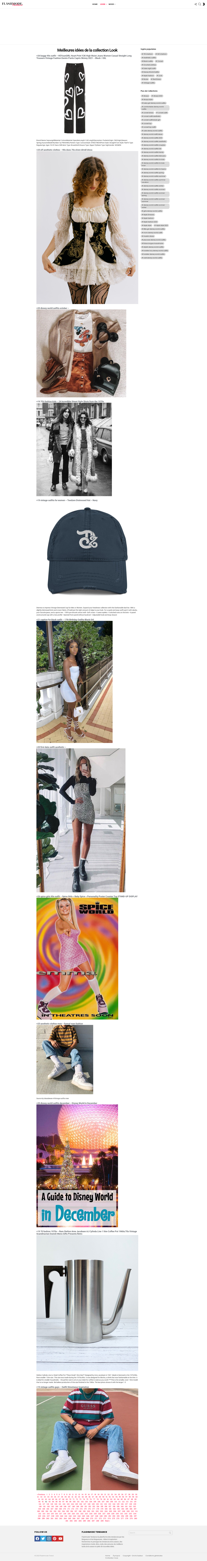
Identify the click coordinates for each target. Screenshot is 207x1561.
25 (119, 1494)
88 (132, 1499)
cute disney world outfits (153, 131)
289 (102, 1521)
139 (134, 1504)
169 (60, 1509)
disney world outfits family (154, 152)
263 (60, 1518)
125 (76, 1504)
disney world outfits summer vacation (153, 181)
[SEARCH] (199, 4)
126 (80, 1504)
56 (123, 1497)
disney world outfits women (154, 189)
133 (109, 1504)
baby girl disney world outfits (155, 103)
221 (77, 1513)
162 (130, 1506)
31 (38, 1497)
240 (61, 1516)
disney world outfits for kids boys (153, 164)
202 (97, 1511)
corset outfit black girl (152, 120)
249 (101, 1516)
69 (67, 1499)
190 (47, 1511)
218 (64, 1513)
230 (117, 1513)
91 (43, 1501)
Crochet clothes (150, 65)
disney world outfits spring (154, 172)
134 (114, 1504)
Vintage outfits (149, 83)
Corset (160, 61)
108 (107, 1501)
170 (64, 1509)
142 (48, 1506)
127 (84, 1504)
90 (39, 1501)
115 (135, 1501)
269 (87, 1518)
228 (108, 1513)
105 (95, 1501)
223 (86, 1513)
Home (95, 4)
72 (77, 1499)
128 (89, 1504)
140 (40, 1506)
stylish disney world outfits (154, 247)
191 (51, 1511)
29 (133, 1494)
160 (122, 1506)
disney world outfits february (155, 156)
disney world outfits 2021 (153, 138)
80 (105, 1499)
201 (93, 1511)
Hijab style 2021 (162, 225)
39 (65, 1497)
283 (75, 1521)
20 (102, 1494)
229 (112, 1513)
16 (89, 1494)
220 (73, 1513)
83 (115, 1499)
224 (90, 1513)
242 (70, 1516)
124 (72, 1504)
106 (99, 1501)
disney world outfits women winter (153, 206)
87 (128, 1499)
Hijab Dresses (149, 214)
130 (97, 1504)
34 (48, 1497)
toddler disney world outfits (154, 254)
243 (74, 1516)
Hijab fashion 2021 (150, 222)
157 (110, 1506)
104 (90, 1501)
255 (126, 1516)
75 (87, 1499)
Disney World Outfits (151, 72)
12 (76, 1494)
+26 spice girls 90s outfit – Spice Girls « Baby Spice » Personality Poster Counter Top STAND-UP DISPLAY (87, 896)
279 (131, 1518)
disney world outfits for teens (155, 169)
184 (122, 1509)
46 (89, 1497)
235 (39, 1516)
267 (78, 1518)
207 (119, 1511)
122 (64, 1504)
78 (98, 1499)
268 (82, 1518)
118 (48, 1504)
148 (73, 1506)
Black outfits (148, 61)
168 (56, 1509)
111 (119, 1501)
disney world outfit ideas (153, 134)
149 (77, 1506)
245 (83, 1516)
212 (39, 1513)
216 (56, 1513)
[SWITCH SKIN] (203, 4)
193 (59, 1511)
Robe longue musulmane (153, 243)
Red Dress (157, 79)
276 (117, 1518)
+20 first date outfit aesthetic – (51, 747)
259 (43, 1518)
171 (68, 1509)
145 (61, 1506)
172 (72, 1509)
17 (92, 1494)
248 (96, 1516)
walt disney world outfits (153, 258)
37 (59, 1497)
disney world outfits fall (152, 149)
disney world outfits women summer (153, 200)
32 (41, 1497)
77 (94, 1499)
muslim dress (149, 236)
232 (125, 1513)
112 (123, 1501)
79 (101, 1499)
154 (98, 1506)
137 (126, 1504)
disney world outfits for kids (154, 159)
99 (70, 1501)
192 (55, 1511)
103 (86, 1501)
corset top (148, 123)
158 (114, 1506)
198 (80, 1511)
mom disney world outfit (153, 232)
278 (126, 1518)
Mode (111, 4)
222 (81, 1513)
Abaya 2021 (157, 96)
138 (130, 1504)
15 (85, 1494)
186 (131, 1509)
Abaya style (148, 99)
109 (111, 1501)
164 (39, 1509)
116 (40, 1504)
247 (92, 1516)
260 (47, 1518)
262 (56, 1518)
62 (42, 1499)
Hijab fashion (149, 218)
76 (91, 1499)
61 (39, 1499)
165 (43, 1509)
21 (105, 1494)
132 (105, 1504)
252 (113, 1516)
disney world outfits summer (154, 176)
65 (53, 1499)
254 (122, 1516)
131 (101, 1504)
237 (48, 1516)
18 (95, 1494)
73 (80, 1499)
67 (60, 1499)
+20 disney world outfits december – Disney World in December (66, 1103)
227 (104, 1513)
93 (50, 1501)
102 (82, 1501)
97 (63, 1501)
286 (88, 1521)
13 (79, 1494)
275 (113, 1518)
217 (60, 1513)
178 (97, 1509)
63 (46, 1499)
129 (93, 1504)
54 (116, 1497)
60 (137, 1497)
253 (118, 1516)
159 (118, 1506)
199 (84, 1511)
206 (114, 1511)
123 (68, 1504)
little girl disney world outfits (154, 229)
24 (115, 1494)
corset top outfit (150, 127)
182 (114, 1509)
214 (48, 1513)
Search (170, 1533)
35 (52, 1497)
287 (93, 1521)
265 (69, 1518)
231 (121, 1513)
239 (57, 1516)
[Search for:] (150, 1533)
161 (126, 1506)
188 (38, 1511)
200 (88, 1511)
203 (101, 1511)
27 (126, 1494)
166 (47, 1509)
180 (106, 1509)
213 (44, 1513)
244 (79, 1516)
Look (102, 4)
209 (128, 1511)
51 (106, 1497)
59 (133, 1497)
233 (130, 1513)
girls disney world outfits (153, 211)
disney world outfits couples (154, 145)
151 (86, 1506)
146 (65, 1506)
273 (104, 1518)
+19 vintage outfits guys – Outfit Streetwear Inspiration (62, 1387)
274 (109, 1518)
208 (123, 1511)
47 (93, 1497)
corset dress (148, 113)
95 (56, 1501)
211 (136, 1511)
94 (53, 1501)
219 (69, 1513)
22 (108, 1494)
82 (111, 1499)
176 (89, 1509)
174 (81, 1509)
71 (73, 1499)
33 (45, 1497)
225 (95, 1513)
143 (52, 1506)
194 (63, 1511)
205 (110, 1511)
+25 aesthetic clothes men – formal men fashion (59, 1023)
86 (125, 1499)
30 (136, 1494)
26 (122, 1494)
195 (67, 1511)
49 (100, 1497)
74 (84, 1499)
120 (56, 1504)
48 (96, 1497)
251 (109, 1516)
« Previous (41, 1494)
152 (89, 1506)
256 (131, 1516)
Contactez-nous (111, 1558)
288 (97, 1521)
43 (79, 1497)
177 (93, 1509)
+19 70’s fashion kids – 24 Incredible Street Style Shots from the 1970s (70, 401)
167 (52, 1509)
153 (93, 1506)
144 (56, 1506)
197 (76, 1511)
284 (80, 1521)
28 (129, 1494)
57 (126, 1497)
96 (60, 1501)
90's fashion (162, 54)
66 (56, 1499)
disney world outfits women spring (153, 194)
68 (63, 1499)
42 (76, 1497)
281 (67, 1521)
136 (122, 1504)
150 (81, 1506)
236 (43, 1516)
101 (78, 1501)
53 (113, 1497)
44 (83, 1497)
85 (122, 1499)
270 (91, 1518)
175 (85, 1509)
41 (72, 1497)
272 (100, 1518)
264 (65, 1518)
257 (135, 1516)
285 (84, 1521)
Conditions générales (154, 1556)
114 (131, 1501)
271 (96, 1518)
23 (112, 1494)
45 (86, 1497)
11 (73, 1494)
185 (127, 1509)
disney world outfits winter (154, 186)
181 (110, 1509)
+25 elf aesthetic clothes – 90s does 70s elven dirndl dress (64, 150)
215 (52, 1513)
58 (130, 1497)
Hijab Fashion (149, 75)
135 (118, 1504)
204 (106, 1511)
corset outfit (162, 113)
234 (134, 1513)
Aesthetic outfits (150, 57)
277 (122, 1518)
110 (115, 1501)
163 (134, 1506)
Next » (107, 1521)
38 (62, 1497)
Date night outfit (150, 68)
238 (52, 1516)
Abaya (146, 96)
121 (60, 1504)
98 (67, 1501)
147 (69, 1506)
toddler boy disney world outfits (156, 250)
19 (98, 1494)
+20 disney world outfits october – (52, 308)
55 (120, 1497)
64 (49, 1499)
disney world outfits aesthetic (155, 141)
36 (55, 1497)
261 (52, 1518)
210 (132, 1511)
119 (52, 1504)
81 (108, 1499)
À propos (116, 1556)
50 (103, 1497)
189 (42, 1511)
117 (44, 1504)
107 (103, 1501)
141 (44, 1506)
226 (99, 1513)
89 (135, 1499)
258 (39, 1518)
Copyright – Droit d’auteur (133, 1556)
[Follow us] (195, 4)
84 (118, 1499)
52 (110, 1497)
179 (102, 1509)
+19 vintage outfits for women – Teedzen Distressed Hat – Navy (67, 500)
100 (74, 1501)
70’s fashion (148, 54)
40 (69, 1497)
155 (102, 1506)
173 (77, 1509)
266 (73, 1518)
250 (105, 1516)
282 (71, 1521)
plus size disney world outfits (155, 240)
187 (135, 1509)
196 (71, 1511)
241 (66, 1516)
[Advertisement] (103, 26)
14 (82, 1494)
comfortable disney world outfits (153, 108)
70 (70, 1499)
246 (87, 1516)
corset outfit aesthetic (152, 116)
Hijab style (147, 225)
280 (135, 1518)
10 (70, 1494)
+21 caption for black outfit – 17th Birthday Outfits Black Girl (65, 619)
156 (106, 1506)
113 (127, 1501)
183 (118, 1509)
